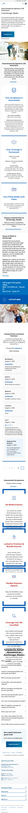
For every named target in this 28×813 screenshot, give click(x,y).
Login (25, 0)
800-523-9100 (9, 775)
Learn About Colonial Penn (13, 229)
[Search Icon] (23, 3)
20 (18, 468)
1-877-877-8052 (18, 0)
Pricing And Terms (5, 38)
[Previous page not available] (5, 467)
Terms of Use (4, 807)
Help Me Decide (13, 744)
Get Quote (7, 34)
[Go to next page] (22, 467)
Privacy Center (13, 807)
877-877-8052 (8, 774)
